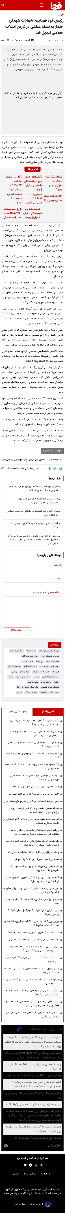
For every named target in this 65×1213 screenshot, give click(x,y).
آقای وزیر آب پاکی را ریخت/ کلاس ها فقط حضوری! (34, 794)
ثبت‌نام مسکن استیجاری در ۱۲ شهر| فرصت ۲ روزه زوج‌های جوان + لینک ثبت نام (35, 810)
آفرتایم (56, 682)
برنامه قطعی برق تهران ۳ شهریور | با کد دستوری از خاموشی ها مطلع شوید (34, 869)
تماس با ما (30, 1174)
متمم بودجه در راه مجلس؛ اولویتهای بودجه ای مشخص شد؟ (32, 756)
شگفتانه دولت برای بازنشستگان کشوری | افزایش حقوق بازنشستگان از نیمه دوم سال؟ (32, 880)
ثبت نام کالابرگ (14, 666)
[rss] (40, 1165)
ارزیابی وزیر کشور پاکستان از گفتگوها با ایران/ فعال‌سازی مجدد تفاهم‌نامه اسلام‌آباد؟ (31, 923)
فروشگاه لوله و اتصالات (50, 687)
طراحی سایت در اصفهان (49, 692)
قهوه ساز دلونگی (31, 692)
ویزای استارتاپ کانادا (30, 656)
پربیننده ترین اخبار (17, 711)
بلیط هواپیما (33, 682)
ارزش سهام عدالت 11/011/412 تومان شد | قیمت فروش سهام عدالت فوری (12, 213)
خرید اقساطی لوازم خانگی (49, 651)
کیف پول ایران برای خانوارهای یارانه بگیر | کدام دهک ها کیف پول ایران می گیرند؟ (32, 993)
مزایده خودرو (46, 682)
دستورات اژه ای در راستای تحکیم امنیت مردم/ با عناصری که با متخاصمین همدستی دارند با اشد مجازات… (32, 540)
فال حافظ (40, 661)
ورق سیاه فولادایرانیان (50, 677)
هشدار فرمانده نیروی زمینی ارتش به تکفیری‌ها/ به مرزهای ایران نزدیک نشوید (34, 734)
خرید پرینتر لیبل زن (23, 677)
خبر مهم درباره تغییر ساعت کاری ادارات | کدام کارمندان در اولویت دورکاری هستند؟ (31, 821)
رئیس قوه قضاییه (50, 450)
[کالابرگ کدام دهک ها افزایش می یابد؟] (52, 183)
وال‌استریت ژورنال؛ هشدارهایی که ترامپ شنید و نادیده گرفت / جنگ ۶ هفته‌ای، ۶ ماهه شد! (32, 843)
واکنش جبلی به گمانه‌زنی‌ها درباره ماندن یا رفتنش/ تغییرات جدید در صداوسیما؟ (34, 723)
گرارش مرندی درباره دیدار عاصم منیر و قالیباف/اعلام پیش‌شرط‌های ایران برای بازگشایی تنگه (34, 949)
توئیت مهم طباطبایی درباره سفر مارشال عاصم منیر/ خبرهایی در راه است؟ (34, 778)
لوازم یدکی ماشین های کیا (27, 687)
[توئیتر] (24, 1165)
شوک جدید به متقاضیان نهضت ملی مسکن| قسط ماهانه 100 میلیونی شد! (32, 767)
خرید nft (55, 671)
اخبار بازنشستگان (16, 651)
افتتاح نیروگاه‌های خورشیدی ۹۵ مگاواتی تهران (36, 860)
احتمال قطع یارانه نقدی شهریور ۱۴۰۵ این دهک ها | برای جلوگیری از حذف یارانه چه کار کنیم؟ (32, 1004)
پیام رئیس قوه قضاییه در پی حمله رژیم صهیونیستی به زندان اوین (38, 501)
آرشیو (15, 1174)
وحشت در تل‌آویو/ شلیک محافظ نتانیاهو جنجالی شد (33, 852)
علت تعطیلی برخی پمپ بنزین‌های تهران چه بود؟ (35, 787)
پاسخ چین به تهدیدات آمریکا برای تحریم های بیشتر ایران (31, 801)
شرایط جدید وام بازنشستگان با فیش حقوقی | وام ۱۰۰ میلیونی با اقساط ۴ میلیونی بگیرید (32, 213)
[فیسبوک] (50, 469)
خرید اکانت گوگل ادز (41, 671)
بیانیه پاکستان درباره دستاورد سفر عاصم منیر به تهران (33, 940)
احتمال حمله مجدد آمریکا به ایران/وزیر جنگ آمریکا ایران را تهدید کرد (32, 960)
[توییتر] (55, 469)
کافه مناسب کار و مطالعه (49, 666)
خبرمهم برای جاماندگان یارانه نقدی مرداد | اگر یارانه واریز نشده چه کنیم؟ (32, 982)
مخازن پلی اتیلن (52, 661)
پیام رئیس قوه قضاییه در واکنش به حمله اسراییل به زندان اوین (32, 513)
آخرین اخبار (48, 711)
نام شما (57, 565)
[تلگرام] (61, 469)
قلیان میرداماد (27, 661)
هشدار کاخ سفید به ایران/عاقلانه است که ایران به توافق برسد (32, 901)
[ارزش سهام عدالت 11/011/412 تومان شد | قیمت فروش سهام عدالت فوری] (12, 190)
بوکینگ (36, 677)
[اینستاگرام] (35, 1165)
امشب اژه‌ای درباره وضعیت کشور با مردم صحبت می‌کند (32, 526)
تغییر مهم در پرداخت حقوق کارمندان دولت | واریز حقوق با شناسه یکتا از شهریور (31, 890)
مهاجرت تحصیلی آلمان (50, 656)
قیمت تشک (31, 651)
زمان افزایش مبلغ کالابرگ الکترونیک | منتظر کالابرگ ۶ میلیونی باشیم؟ (33, 912)
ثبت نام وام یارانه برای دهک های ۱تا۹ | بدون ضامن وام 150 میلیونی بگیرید (32, 1015)
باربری (10, 677)
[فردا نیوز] (56, 5)
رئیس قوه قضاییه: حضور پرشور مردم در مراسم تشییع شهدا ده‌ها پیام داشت (33, 488)
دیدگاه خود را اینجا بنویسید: (46, 593)
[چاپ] (3, 40)
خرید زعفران (25, 671)
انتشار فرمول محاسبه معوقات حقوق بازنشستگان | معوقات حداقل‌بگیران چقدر (31, 971)
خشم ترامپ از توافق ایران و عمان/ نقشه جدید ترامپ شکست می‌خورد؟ (33, 745)
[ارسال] (8, 40)
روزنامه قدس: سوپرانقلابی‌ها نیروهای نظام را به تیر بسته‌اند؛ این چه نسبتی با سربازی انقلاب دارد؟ (35, 832)
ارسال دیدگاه (17, 630)
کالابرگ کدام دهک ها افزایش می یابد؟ (53, 198)
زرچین (14, 671)
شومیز (19, 692)
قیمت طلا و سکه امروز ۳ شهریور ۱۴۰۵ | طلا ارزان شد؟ (33, 933)
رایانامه (57, 579)
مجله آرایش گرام (30, 666)
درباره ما (46, 1174)
